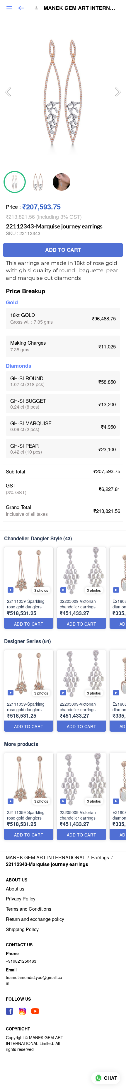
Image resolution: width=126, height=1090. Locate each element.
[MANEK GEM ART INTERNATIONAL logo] (36, 8)
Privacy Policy (20, 898)
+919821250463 (21, 961)
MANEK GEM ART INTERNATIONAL (81, 8)
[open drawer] (9, 8)
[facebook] (9, 1011)
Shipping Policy (22, 929)
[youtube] (35, 1011)
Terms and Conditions (28, 909)
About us (15, 889)
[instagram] (22, 1011)
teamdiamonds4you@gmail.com (34, 980)
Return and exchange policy (35, 919)
